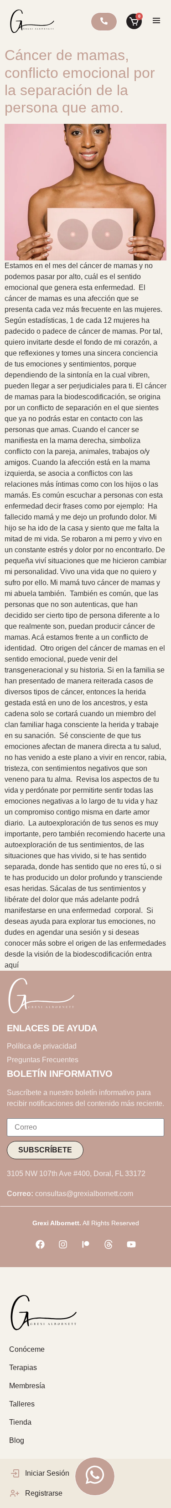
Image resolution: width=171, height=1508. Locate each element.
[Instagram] (63, 1244)
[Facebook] (40, 1244)
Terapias (23, 1367)
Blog (16, 1440)
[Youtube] (131, 1244)
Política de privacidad (42, 1046)
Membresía (27, 1386)
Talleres (22, 1404)
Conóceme (27, 1349)
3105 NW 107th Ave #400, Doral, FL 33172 (76, 1173)
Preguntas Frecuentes (42, 1060)
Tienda (20, 1422)
